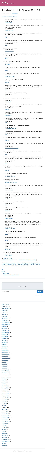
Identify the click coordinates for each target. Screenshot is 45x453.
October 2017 (5, 419)
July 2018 (4, 401)
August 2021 (5, 338)
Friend (6, 240)
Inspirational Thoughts (10, 176)
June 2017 (4, 427)
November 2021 (5, 332)
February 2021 (5, 350)
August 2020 (5, 360)
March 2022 (4, 328)
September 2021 (6, 336)
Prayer (6, 70)
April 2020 (4, 366)
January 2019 (5, 389)
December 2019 (5, 374)
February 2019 (5, 388)
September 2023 (6, 308)
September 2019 (6, 378)
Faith (6, 163)
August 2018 (5, 399)
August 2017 (5, 423)
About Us (38, 264)
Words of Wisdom (6, 263)
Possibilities (7, 64)
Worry (6, 134)
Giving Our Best (8, 22)
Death (6, 89)
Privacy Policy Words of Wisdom (22, 266)
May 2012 (4, 443)
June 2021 (4, 342)
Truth (6, 122)
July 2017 (4, 425)
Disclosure (11, 266)
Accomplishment (9, 189)
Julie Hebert (6, 273)
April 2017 (4, 431)
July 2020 (4, 362)
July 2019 (4, 380)
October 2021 (5, 334)
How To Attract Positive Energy (12, 148)
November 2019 (5, 376)
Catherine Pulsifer (12, 16)
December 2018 (5, 391)
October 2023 (5, 306)
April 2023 (4, 316)
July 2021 (4, 340)
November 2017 (5, 417)
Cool (6, 95)
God (6, 37)
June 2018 (4, 403)
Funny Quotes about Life (10, 128)
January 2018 (5, 413)
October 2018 (5, 395)
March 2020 (4, 368)
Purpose (7, 82)
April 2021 (4, 346)
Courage (7, 140)
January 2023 (5, 320)
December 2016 (5, 439)
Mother (6, 58)
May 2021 (4, 344)
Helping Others (8, 255)
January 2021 (5, 352)
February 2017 (5, 435)
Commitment (8, 101)
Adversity (7, 170)
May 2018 (4, 405)
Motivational (7, 249)
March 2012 (4, 445)
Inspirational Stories (11, 264)
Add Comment (40, 291)
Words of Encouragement (11, 182)
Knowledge (7, 198)
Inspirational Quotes (9, 30)
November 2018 (5, 393)
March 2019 (4, 386)
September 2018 (6, 397)
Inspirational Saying (9, 51)
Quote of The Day (9, 218)
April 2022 (4, 326)
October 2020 (5, 356)
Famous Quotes (8, 258)
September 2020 (6, 358)
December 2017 (5, 415)
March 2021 (4, 348)
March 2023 (4, 318)
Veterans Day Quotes (10, 228)
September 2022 (6, 324)
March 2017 (4, 433)
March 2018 (4, 409)
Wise (6, 154)
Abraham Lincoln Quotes (8, 260)
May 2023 (4, 314)
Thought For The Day (23, 264)
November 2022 (5, 322)
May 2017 (4, 429)
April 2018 (4, 407)
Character (7, 109)
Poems (19, 263)
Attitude (6, 234)
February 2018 (5, 411)
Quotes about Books (9, 76)
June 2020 (4, 364)
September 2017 (6, 421)
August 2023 (5, 310)
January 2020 (5, 372)
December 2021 (5, 330)
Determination (8, 115)
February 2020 (5, 370)
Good (6, 45)
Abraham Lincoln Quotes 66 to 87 (27, 260)
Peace (6, 204)
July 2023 (4, 312)
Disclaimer (4, 266)
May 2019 (4, 384)
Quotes (13, 263)
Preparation (7, 210)
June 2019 (4, 382)
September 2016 (6, 441)
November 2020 (5, 354)
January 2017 (5, 437)
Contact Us (31, 264)
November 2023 (5, 304)
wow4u (4, 2)
